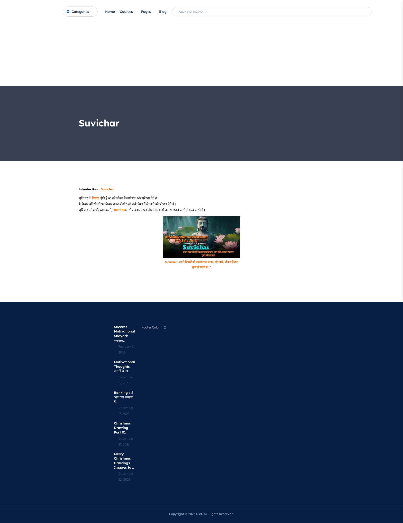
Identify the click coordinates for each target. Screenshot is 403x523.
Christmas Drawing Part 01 (122, 427)
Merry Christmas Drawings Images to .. (124, 461)
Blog (162, 11)
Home (110, 11)
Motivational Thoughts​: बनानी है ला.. (124, 366)
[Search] (367, 12)
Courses (126, 11)
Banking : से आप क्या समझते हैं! (123, 397)
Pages (146, 11)
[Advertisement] (201, 54)
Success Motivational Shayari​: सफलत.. (124, 334)
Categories (80, 11)
